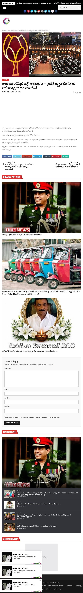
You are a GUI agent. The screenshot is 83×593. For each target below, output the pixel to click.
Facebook (7, 156)
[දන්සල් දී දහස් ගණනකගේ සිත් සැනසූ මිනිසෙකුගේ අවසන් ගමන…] (41, 323)
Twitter (18, 156)
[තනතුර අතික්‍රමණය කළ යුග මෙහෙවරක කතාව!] (41, 207)
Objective (57, 589)
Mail (66, 156)
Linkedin (38, 156)
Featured (69, 586)
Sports (61, 586)
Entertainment (53, 586)
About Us (49, 589)
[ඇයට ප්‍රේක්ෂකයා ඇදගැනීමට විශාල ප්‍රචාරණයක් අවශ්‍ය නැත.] (9, 527)
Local (8, 31)
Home (4, 31)
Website (7, 407)
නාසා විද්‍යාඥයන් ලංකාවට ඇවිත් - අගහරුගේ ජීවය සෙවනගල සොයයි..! (19, 165)
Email (6, 398)
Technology (78, 586)
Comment (8, 368)
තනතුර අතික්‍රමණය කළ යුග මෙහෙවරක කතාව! (22, 234)
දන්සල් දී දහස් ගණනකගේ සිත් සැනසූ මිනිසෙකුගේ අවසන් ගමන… (54, 3)
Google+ (28, 156)
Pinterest (57, 156)
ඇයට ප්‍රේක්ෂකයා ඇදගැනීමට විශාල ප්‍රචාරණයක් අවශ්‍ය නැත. (36, 526)
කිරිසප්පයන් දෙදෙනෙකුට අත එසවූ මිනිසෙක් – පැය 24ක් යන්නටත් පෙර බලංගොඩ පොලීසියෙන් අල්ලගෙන (44, 516)
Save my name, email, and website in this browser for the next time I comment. (31, 417)
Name (6, 389)
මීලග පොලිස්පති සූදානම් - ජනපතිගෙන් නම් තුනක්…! (67, 164)
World (44, 586)
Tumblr (47, 156)
